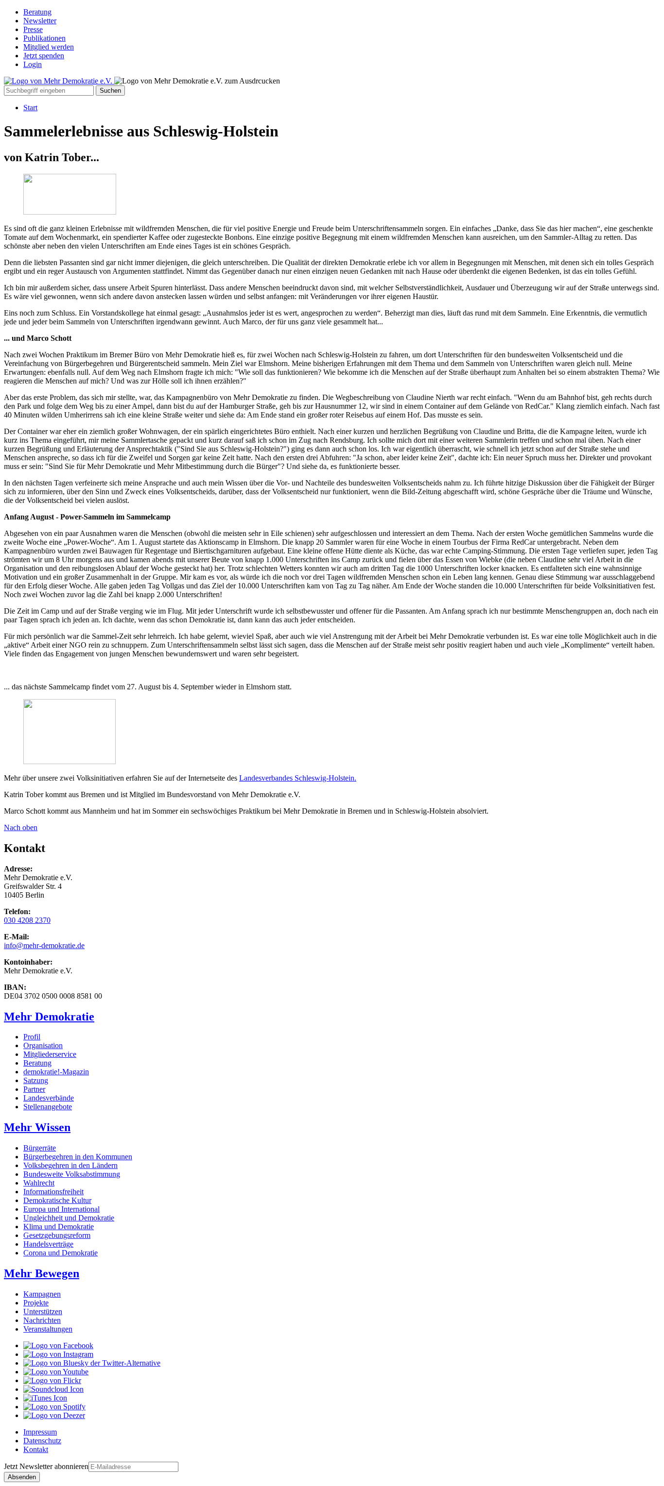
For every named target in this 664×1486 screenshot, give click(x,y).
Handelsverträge (48, 1244)
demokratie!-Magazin (56, 1072)
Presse (33, 29)
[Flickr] (52, 1380)
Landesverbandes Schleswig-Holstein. (297, 778)
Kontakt (35, 1449)
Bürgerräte (39, 1148)
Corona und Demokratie (60, 1253)
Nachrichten (42, 1320)
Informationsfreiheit (53, 1191)
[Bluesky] (91, 1363)
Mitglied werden (48, 47)
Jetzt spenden (43, 55)
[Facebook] (58, 1345)
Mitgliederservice (49, 1054)
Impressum (40, 1432)
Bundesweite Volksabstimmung (71, 1174)
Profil (31, 1037)
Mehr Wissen (37, 1127)
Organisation (43, 1045)
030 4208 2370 (27, 920)
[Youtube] (55, 1372)
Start (30, 107)
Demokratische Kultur (57, 1200)
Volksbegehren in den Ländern (70, 1165)
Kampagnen (42, 1294)
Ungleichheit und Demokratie (68, 1218)
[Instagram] (58, 1354)
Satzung (35, 1080)
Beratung (37, 12)
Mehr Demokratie (49, 1016)
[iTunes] (45, 1398)
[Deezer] (54, 1415)
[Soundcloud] (53, 1389)
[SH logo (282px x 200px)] (69, 761)
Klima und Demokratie (58, 1226)
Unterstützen (42, 1311)
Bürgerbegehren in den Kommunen (77, 1156)
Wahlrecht (38, 1183)
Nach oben (20, 827)
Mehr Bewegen (41, 1273)
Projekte (36, 1303)
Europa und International (61, 1209)
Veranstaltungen (47, 1329)
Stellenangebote (47, 1106)
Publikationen (44, 38)
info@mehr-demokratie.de (44, 945)
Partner (34, 1089)
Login (32, 64)
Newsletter (39, 21)
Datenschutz (42, 1440)
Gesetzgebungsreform (56, 1235)
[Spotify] (54, 1407)
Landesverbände (48, 1098)
